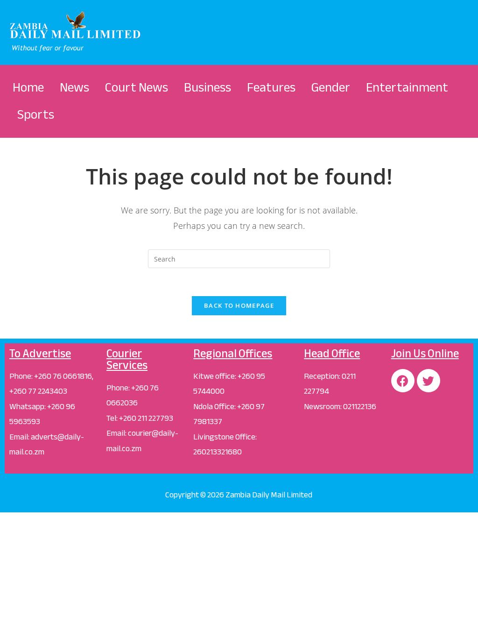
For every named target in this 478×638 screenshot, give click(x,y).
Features (271, 87)
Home (28, 87)
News (74, 87)
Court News (136, 87)
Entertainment (407, 87)
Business (207, 87)
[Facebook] (403, 380)
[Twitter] (428, 380)
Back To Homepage (239, 305)
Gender (330, 87)
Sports (35, 114)
